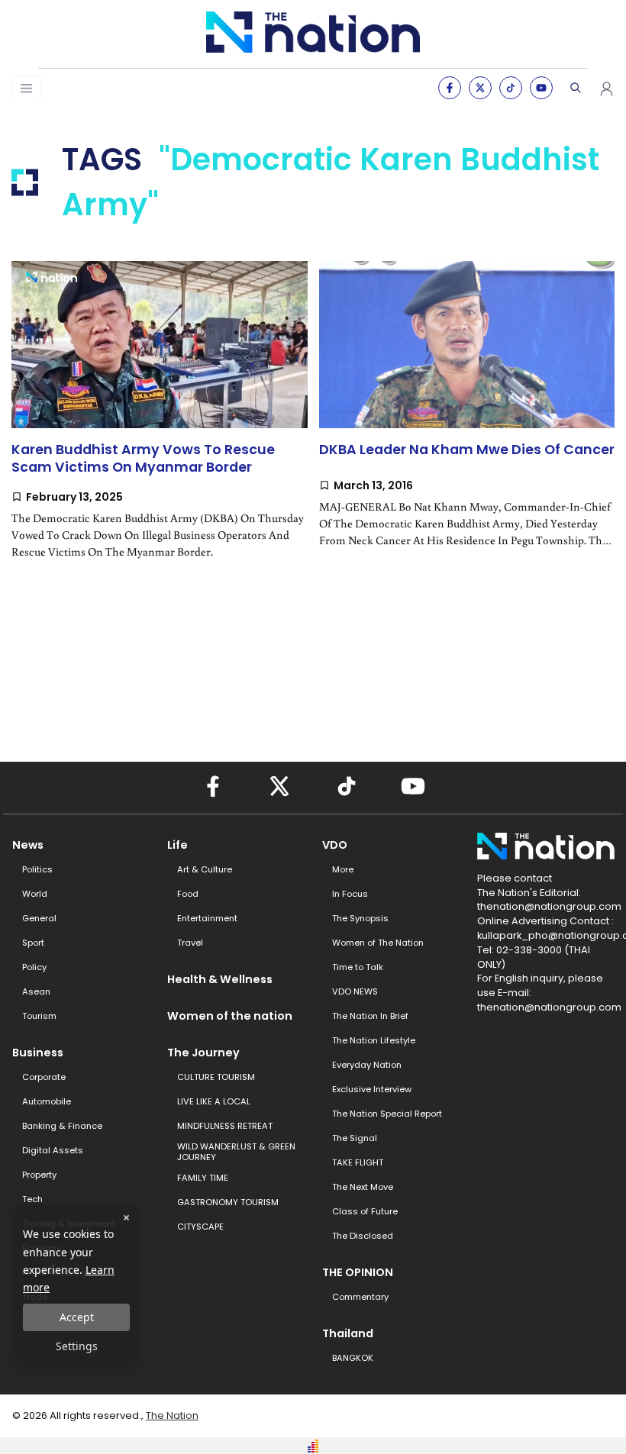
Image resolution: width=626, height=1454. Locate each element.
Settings (77, 1346)
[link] (159, 423)
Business (37, 1052)
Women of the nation (229, 1016)
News (28, 845)
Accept (77, 1317)
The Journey (203, 1052)
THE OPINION (357, 1272)
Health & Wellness (220, 979)
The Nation (172, 1415)
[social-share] (449, 87)
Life (177, 845)
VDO (334, 845)
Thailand (347, 1333)
